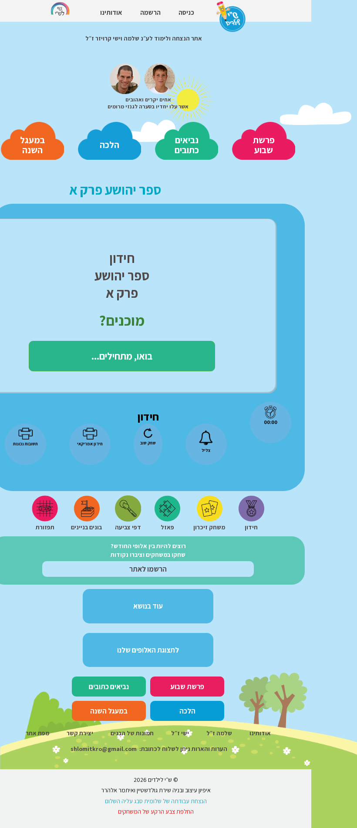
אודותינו (260, 733)
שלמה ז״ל (219, 733)
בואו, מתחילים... (121, 356)
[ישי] (159, 77)
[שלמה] (125, 77)
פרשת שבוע (264, 145)
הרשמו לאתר (148, 569)
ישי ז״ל (180, 733)
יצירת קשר (80, 733)
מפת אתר (37, 733)
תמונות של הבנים (132, 733)
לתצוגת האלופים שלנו (148, 650)
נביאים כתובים (187, 145)
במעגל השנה (32, 145)
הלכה (109, 145)
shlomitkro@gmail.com (104, 749)
